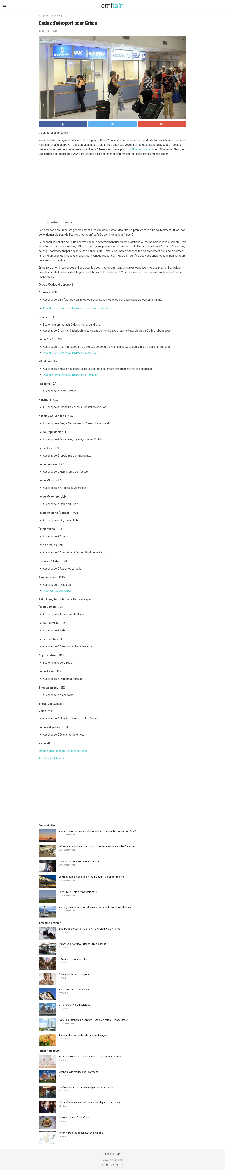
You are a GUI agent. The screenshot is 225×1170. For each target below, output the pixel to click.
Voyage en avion (46, 16)
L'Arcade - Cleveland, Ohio (73, 959)
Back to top (112, 1154)
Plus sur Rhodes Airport (57, 590)
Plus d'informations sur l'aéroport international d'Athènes (77, 308)
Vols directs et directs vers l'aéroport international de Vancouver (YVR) (98, 831)
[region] (112, 187)
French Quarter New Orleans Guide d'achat (82, 944)
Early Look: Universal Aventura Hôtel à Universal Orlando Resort (93, 1020)
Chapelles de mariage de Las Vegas (78, 1071)
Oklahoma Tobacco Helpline (74, 974)
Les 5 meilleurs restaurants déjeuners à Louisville (86, 1087)
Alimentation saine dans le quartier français (83, 1035)
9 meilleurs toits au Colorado (74, 1004)
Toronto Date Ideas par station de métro (81, 1132)
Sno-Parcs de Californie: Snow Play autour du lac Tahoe (89, 928)
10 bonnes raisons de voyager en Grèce (63, 750)
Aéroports (61, 16)
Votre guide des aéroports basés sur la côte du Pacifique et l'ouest (95, 907)
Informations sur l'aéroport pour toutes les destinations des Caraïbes (97, 846)
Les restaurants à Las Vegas (74, 1117)
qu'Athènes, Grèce (139, 149)
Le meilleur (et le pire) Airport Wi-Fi (78, 892)
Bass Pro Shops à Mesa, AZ (74, 989)
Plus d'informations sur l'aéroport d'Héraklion (70, 374)
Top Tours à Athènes (51, 758)
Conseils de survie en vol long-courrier (80, 861)
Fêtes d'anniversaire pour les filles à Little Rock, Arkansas (90, 1056)
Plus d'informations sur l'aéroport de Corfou (70, 352)
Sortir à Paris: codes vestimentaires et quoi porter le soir (90, 1102)
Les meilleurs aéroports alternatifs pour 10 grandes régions (91, 876)
